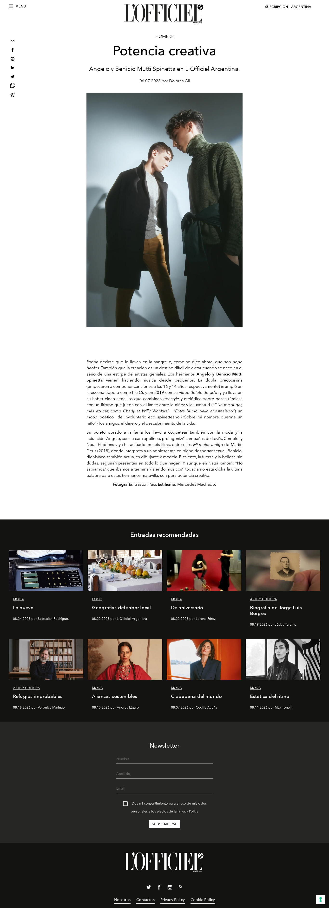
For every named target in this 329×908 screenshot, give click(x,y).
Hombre (164, 36)
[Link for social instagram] (169, 888)
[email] (12, 41)
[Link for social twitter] (148, 888)
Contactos (145, 899)
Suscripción (276, 7)
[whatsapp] (12, 86)
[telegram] (12, 95)
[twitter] (12, 77)
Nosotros (122, 899)
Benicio (223, 374)
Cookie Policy (203, 899)
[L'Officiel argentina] (164, 14)
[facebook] (12, 50)
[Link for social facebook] (159, 888)
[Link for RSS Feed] (180, 887)
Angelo (204, 374)
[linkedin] (12, 68)
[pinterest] (12, 59)
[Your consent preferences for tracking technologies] (320, 899)
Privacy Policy (188, 811)
